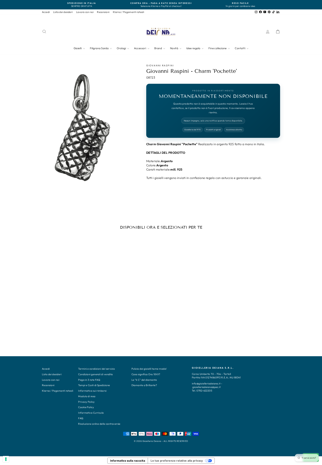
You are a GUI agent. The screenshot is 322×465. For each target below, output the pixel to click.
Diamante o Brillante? (144, 385)
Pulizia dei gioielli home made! (149, 368)
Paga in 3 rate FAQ (89, 379)
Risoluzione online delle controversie (99, 423)
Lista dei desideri (63, 12)
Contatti (240, 48)
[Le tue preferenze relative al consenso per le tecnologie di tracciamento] (6, 459)
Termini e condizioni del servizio (96, 368)
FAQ (80, 418)
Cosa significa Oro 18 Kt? (145, 374)
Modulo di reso (86, 396)
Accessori (140, 48)
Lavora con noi (85, 12)
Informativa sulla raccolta (127, 460)
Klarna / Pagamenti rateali (128, 12)
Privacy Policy (86, 401)
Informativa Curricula (91, 412)
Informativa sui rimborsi (92, 390)
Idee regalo (193, 48)
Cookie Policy (86, 407)
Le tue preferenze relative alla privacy (177, 460)
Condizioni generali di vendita (95, 374)
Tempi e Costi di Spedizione (94, 385)
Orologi (122, 48)
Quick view (70, 317)
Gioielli (78, 48)
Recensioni (103, 12)
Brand (158, 48)
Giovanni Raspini (160, 65)
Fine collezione (217, 48)
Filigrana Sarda (99, 48)
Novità (174, 48)
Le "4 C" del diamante (144, 379)
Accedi (46, 12)
